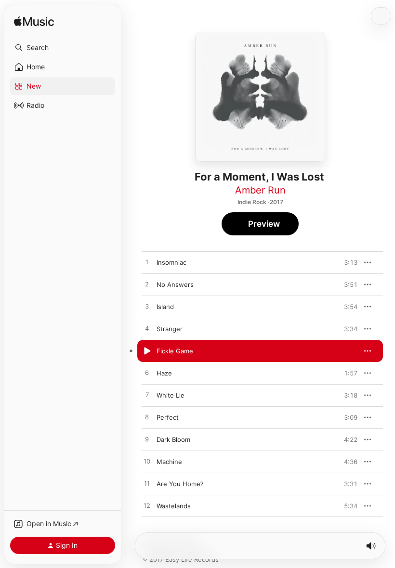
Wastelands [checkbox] (174, 506)
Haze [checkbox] (164, 373)
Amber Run (260, 190)
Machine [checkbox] (169, 461)
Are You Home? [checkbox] (180, 484)
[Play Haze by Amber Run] (147, 373)
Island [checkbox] (165, 306)
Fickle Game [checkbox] (175, 351)
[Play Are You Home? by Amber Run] (147, 483)
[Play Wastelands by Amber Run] (147, 506)
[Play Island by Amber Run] (147, 306)
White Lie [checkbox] (170, 395)
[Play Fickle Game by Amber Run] (147, 351)
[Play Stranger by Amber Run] (147, 328)
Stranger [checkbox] (170, 329)
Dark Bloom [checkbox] (173, 439)
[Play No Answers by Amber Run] (147, 284)
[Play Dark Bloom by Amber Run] (147, 439)
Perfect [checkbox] (168, 417)
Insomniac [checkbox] (171, 262)
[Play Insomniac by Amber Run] (147, 262)
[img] (34, 21)
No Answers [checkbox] (175, 284)
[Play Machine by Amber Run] (147, 461)
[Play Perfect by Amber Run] (147, 417)
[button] (63, 47)
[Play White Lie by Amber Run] (147, 395)
